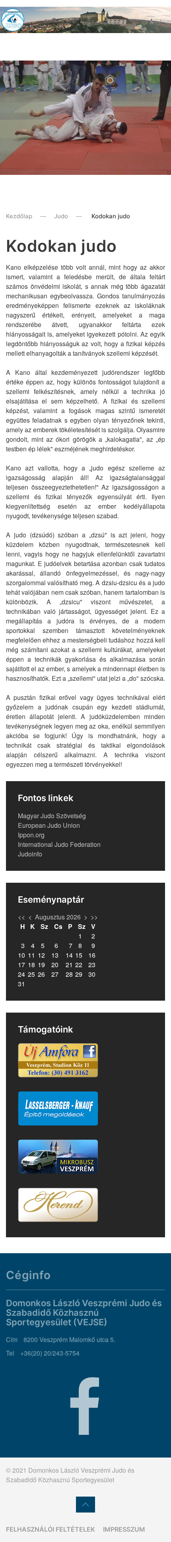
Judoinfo (30, 853)
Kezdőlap (19, 216)
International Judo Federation (59, 844)
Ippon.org (31, 834)
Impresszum (124, 1529)
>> (94, 916)
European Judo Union (49, 825)
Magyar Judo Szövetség (52, 815)
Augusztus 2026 (58, 916)
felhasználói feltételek (50, 1529)
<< (21, 916)
